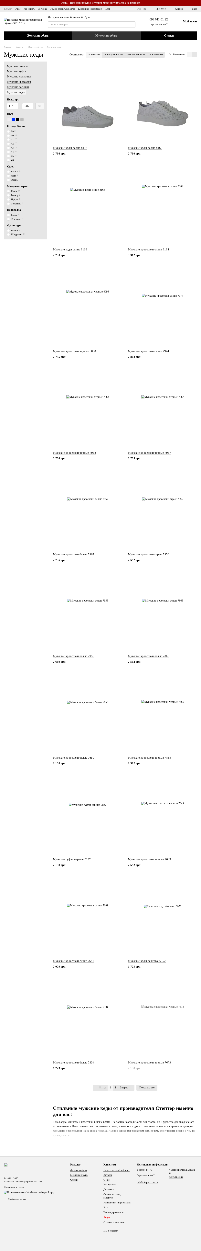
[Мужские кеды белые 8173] (87, 103)
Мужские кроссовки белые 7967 (73, 554)
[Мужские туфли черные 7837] (87, 815)
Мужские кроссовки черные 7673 (149, 1062)
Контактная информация (90, 8)
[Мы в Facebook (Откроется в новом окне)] (127, 8)
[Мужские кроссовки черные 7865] (162, 713)
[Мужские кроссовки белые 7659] (87, 713)
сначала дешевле (136, 54)
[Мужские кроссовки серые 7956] (162, 510)
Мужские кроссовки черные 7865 (149, 757)
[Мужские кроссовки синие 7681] (87, 917)
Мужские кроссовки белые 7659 (73, 757)
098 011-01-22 (159, 19)
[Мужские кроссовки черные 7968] (87, 408)
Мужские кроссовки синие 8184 (148, 249)
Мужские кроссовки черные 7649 (149, 859)
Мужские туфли (16, 71)
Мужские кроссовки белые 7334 (73, 1062)
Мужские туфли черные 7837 (72, 859)
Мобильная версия (16, 1199)
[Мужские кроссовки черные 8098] (87, 307)
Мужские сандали (17, 66)
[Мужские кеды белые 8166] (162, 103)
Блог (107, 8)
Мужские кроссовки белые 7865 (148, 656)
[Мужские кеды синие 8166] (87, 205)
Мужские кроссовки (19, 81)
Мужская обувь (106, 35)
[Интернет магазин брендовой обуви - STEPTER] (23, 1167)
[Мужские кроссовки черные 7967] (162, 408)
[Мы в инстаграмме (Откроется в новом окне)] (131, 8)
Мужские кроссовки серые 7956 (148, 554)
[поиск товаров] (132, 24)
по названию (156, 54)
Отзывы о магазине (113, 1222)
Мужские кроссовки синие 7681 (73, 960)
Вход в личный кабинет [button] (116, 1169)
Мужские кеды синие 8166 (70, 249)
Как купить (29, 8)
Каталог (8, 8)
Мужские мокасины (19, 76)
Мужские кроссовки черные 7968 (74, 452)
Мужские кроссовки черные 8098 (74, 351)
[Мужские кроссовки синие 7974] (162, 307)
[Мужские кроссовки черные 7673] (162, 1018)
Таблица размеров (113, 1212)
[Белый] (9, 119)
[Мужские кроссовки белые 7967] (87, 510)
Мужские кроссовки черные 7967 (149, 452)
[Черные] (18, 119)
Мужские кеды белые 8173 (70, 147)
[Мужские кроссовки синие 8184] (162, 205)
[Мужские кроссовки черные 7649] (162, 815)
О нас (17, 8)
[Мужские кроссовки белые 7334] (87, 1018)
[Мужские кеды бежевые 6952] (162, 917)
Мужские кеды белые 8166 (145, 147)
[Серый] (22, 119)
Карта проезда (176, 1177)
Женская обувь (37, 35)
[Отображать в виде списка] (194, 54)
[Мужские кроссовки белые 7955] (87, 612)
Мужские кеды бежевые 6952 (147, 960)
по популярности (113, 54)
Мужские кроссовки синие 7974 (148, 351)
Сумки (169, 35)
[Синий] (13, 119)
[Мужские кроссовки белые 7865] (162, 612)
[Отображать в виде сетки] (189, 54)
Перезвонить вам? (158, 24)
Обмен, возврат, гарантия (62, 8)
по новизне (94, 54)
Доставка (42, 8)
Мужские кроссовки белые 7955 (73, 656)
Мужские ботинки (18, 87)
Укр (139, 9)
